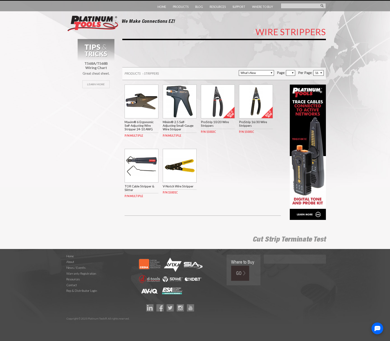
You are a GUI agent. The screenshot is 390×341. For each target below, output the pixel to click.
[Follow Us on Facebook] (160, 307)
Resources (218, 7)
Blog (199, 7)
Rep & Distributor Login (81, 291)
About (70, 262)
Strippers (151, 73)
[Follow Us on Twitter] (170, 307)
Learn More (96, 84)
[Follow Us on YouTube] (190, 307)
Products (180, 7)
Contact (71, 285)
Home (162, 7)
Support (238, 7)
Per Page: (305, 73)
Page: (281, 73)
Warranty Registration (81, 273)
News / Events (76, 268)
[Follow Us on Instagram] (180, 307)
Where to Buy (262, 7)
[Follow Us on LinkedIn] (150, 307)
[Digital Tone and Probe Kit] (308, 152)
